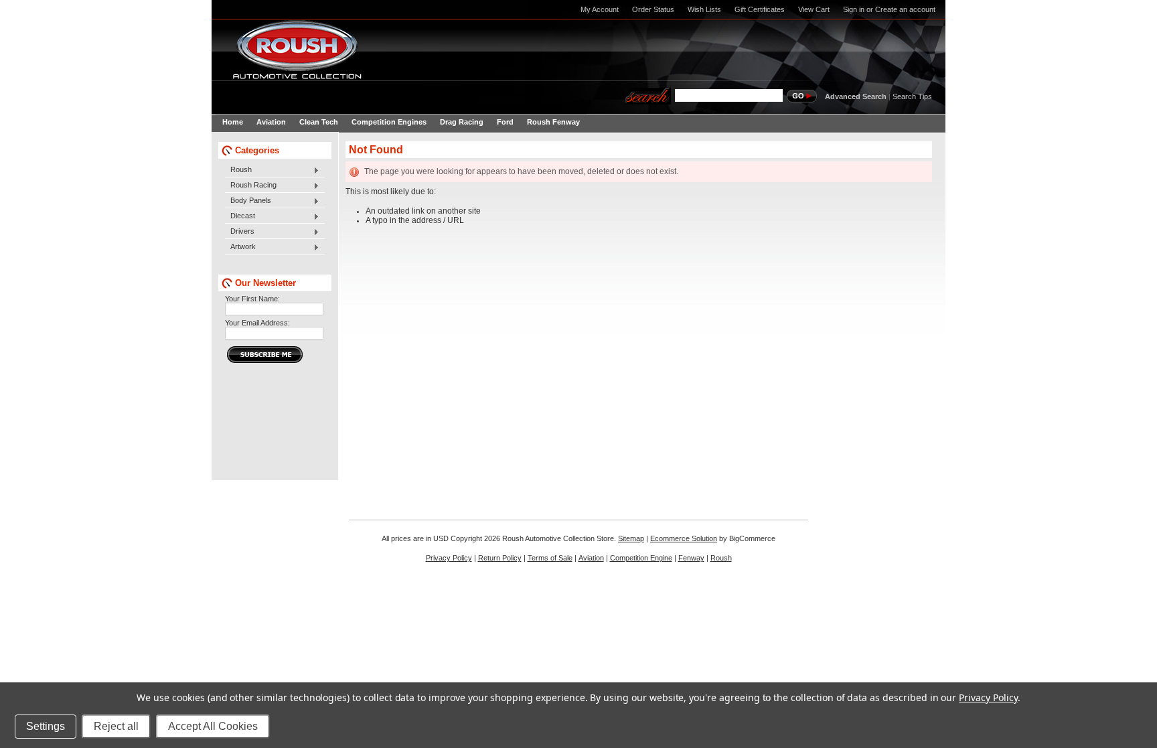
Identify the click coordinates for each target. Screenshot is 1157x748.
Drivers (239, 231)
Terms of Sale (550, 558)
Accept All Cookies (213, 726)
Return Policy (500, 558)
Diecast (240, 216)
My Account (600, 9)
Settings (45, 726)
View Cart (814, 9)
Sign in (853, 9)
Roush (238, 170)
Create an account (905, 9)
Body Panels (248, 201)
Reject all (116, 726)
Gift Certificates (760, 9)
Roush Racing (251, 185)
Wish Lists (704, 9)
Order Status (653, 9)
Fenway (691, 558)
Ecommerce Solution (683, 538)
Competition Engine (641, 558)
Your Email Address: (257, 323)
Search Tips (912, 96)
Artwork (240, 247)
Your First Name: (252, 299)
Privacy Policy (449, 558)
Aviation (591, 558)
